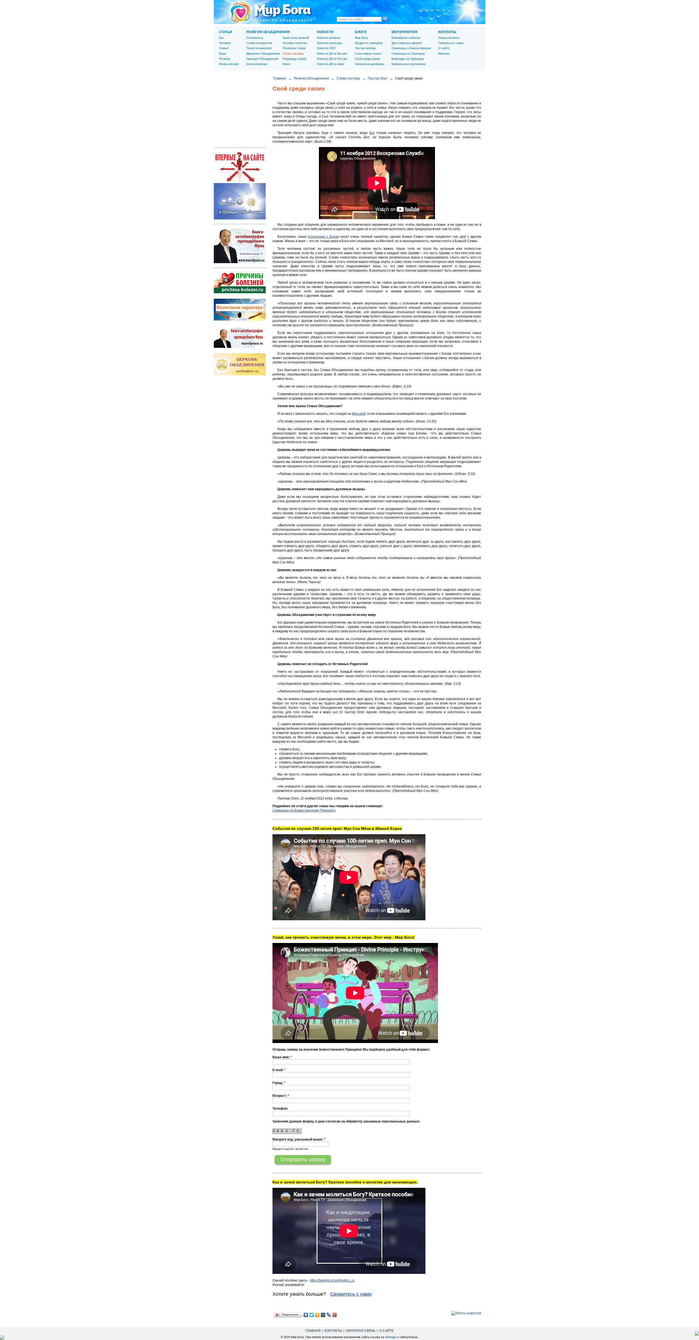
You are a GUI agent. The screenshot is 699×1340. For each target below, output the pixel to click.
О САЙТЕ (386, 1331)
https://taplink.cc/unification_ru (332, 1280)
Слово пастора (348, 78)
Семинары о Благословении (411, 48)
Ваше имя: (282, 1057)
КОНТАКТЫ (447, 32)
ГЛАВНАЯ (313, 1331)
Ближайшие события (406, 37)
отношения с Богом (323, 237)
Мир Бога (361, 37)
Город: (279, 1083)
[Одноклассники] (317, 1314)
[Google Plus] (334, 1314)
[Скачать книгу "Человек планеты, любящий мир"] (240, 262)
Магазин (444, 53)
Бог (372, 133)
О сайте (443, 48)
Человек (224, 43)
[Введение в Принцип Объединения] (240, 218)
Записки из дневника (369, 64)
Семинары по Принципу (408, 53)
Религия (224, 58)
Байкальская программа (408, 64)
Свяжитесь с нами (351, 1294)
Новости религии (328, 37)
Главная (279, 78)
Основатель (254, 37)
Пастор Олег (377, 78)
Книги (286, 64)
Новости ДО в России (332, 58)
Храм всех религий (296, 37)
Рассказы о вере (294, 48)
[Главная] (271, 12)
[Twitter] (312, 1314)
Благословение (256, 64)
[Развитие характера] (240, 319)
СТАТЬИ (225, 32)
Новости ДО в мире (330, 64)
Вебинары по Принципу (408, 58)
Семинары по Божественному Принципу (304, 810)
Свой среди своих (367, 58)
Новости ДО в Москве (332, 53)
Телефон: (280, 1108)
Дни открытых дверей (407, 43)
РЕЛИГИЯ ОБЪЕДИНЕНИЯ (268, 32)
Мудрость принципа (369, 43)
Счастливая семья (368, 53)
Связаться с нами (450, 43)
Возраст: (281, 1096)
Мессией (359, 414)
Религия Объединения (311, 78)
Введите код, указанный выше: (299, 1139)
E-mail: (279, 1070)
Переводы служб (294, 58)
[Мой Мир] (323, 1314)
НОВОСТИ (325, 32)
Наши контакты (449, 37)
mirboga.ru (392, 1337)
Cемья (223, 48)
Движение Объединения (263, 53)
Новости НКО (326, 48)
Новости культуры (329, 43)
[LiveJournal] (329, 1314)
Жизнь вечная (229, 64)
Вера (222, 53)
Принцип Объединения (262, 58)
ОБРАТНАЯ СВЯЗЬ (360, 1331)
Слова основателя (259, 43)
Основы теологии (295, 43)
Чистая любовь (365, 48)
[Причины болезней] (240, 292)
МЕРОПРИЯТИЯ (404, 32)
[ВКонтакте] (306, 1314)
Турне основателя (258, 48)
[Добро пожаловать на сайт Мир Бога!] (240, 181)
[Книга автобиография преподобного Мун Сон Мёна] (240, 347)
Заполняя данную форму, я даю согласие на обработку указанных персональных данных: (346, 1121)
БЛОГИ (360, 32)
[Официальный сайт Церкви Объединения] (240, 374)
